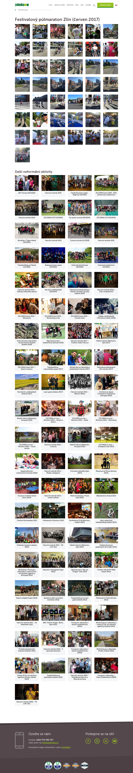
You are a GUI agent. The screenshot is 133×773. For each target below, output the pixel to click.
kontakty (66, 747)
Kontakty (88, 5)
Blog (76, 5)
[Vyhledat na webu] (94, 5)
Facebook (88, 741)
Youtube (114, 741)
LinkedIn (105, 741)
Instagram (97, 741)
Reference (70, 5)
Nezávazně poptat (105, 5)
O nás (50, 5)
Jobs (82, 5)
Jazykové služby (59, 5)
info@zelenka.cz (50, 742)
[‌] (15, 10)
